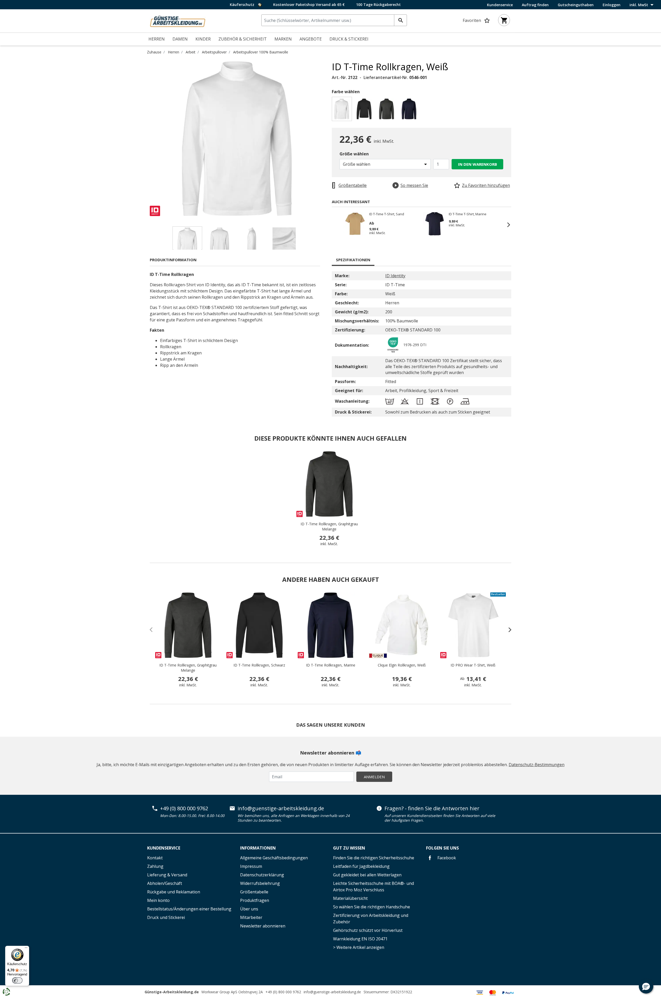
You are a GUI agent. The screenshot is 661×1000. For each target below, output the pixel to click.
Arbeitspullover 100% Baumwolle (260, 52)
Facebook (446, 858)
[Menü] (26, 949)
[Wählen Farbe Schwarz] (365, 110)
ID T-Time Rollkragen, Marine (330, 665)
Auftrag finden (535, 5)
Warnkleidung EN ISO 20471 (360, 939)
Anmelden (374, 776)
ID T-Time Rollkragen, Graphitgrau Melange (329, 526)
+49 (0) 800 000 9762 (184, 808)
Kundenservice (500, 5)
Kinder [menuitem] (203, 39)
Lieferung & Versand (167, 875)
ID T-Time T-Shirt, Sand (386, 214)
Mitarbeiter (251, 917)
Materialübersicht (350, 898)
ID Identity (395, 276)
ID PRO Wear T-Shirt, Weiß (473, 665)
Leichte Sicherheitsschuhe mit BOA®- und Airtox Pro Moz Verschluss (373, 886)
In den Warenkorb (477, 164)
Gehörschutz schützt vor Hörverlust (368, 930)
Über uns (249, 909)
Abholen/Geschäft (164, 883)
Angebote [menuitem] (311, 39)
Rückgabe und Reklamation (173, 892)
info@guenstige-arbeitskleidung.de (281, 808)
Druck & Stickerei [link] (348, 39)
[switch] (17, 980)
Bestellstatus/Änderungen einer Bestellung (189, 909)
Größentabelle (254, 892)
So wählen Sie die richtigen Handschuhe (371, 907)
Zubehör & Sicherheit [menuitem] (242, 39)
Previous (145, 138)
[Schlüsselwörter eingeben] (400, 20)
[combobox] (334, 20)
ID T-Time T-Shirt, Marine (467, 214)
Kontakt (155, 858)
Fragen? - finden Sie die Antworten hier (431, 808)
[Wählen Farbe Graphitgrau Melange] (387, 110)
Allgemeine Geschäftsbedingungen (274, 858)
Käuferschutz (242, 4)
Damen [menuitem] (180, 39)
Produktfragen (254, 900)
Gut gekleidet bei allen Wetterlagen (367, 875)
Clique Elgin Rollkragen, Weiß (402, 665)
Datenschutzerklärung (262, 875)
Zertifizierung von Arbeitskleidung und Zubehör (370, 918)
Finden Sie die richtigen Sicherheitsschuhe (373, 858)
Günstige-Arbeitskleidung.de (172, 991)
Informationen (258, 848)
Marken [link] (283, 39)
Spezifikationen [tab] (353, 259)
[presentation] (507, 629)
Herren (173, 52)
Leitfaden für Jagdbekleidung (361, 866)
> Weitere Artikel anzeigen (358, 947)
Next (327, 138)
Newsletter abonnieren (262, 926)
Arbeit (190, 52)
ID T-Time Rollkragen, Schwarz (259, 665)
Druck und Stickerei (166, 917)
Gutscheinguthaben (576, 5)
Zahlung (155, 866)
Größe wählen (354, 154)
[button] (646, 986)
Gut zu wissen (349, 848)
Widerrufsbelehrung (260, 883)
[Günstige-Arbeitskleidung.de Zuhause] (178, 20)
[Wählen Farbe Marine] (410, 110)
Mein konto (158, 900)
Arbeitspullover (214, 52)
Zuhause (154, 52)
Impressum (251, 866)
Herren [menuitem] (156, 39)
